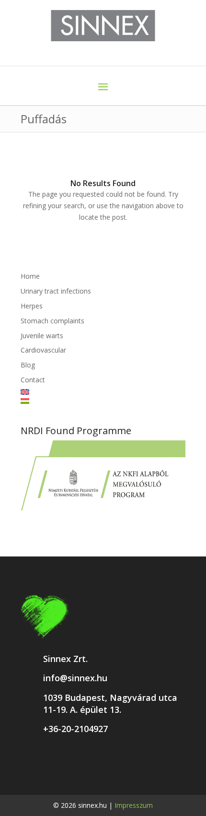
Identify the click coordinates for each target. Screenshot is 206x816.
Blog (28, 364)
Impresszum (133, 805)
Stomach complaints (52, 320)
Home (30, 276)
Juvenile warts (42, 335)
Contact (33, 379)
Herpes (32, 305)
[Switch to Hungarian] (103, 401)
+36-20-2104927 (75, 728)
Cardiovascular (43, 350)
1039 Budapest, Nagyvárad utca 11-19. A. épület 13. (110, 703)
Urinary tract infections (56, 291)
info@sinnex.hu (75, 678)
